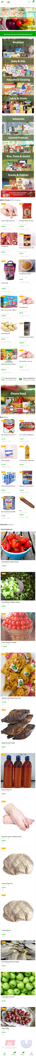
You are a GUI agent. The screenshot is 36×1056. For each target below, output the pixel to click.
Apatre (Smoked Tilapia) (8, 743)
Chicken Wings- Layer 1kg (25, 361)
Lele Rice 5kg (4, 283)
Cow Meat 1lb (4, 246)
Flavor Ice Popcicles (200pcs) (8, 310)
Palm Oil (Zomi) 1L (7, 789)
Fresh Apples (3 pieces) (8, 997)
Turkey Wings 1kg (23, 307)
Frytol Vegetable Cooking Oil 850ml (28, 460)
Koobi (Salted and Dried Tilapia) (10, 961)
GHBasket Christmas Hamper (8, 364)
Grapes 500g (5, 1028)
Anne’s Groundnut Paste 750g (26, 247)
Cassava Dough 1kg (7, 883)
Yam (21, 510)
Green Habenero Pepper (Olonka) (11, 602)
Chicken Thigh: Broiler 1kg (7, 220)
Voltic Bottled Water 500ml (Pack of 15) (10, 486)
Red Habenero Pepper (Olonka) (10, 562)
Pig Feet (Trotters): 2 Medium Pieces (12, 836)
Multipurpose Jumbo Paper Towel (27, 486)
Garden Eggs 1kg (5, 333)
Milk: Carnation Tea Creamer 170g (9, 434)
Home (4, 1054)
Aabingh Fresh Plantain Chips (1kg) (11, 698)
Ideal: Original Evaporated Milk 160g (9, 511)
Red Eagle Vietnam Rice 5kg (26, 220)
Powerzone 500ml (5, 460)
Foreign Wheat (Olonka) (25, 273)
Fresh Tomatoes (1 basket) (9, 642)
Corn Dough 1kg (6, 930)
